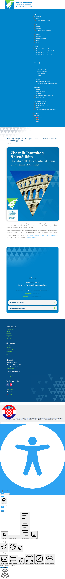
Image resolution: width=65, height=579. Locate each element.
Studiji (36, 46)
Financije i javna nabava (41, 38)
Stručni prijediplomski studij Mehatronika (45, 48)
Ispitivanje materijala (42, 69)
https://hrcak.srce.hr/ (31, 237)
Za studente (37, 87)
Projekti (38, 79)
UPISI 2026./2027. (40, 59)
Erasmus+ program (40, 103)
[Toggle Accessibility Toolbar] (0, 402)
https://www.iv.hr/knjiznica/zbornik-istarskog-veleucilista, (42, 235)
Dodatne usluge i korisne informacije (44, 95)
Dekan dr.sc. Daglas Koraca (43, 20)
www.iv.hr (25, 296)
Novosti (38, 24)
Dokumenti (38, 36)
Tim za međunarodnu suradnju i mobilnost (45, 109)
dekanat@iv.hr (10, 368)
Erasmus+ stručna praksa (41, 105)
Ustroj (37, 18)
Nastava (38, 89)
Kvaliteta (36, 113)
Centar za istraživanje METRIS (43, 65)
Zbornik (8, 333)
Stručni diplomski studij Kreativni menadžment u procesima (49, 55)
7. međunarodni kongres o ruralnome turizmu (46, 83)
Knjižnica (38, 28)
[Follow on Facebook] (7, 384)
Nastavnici (38, 26)
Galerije (38, 40)
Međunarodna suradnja (40, 101)
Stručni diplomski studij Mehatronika (44, 53)
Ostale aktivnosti (41, 73)
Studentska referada (40, 91)
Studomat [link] (9, 351)
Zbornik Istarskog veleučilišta (44, 30)
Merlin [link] (8, 353)
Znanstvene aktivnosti (42, 71)
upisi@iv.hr (28, 293)
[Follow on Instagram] (11, 384)
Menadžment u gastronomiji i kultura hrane (46, 50)
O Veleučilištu (10, 329)
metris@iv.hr (9, 377)
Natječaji (38, 34)
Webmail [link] (8, 355)
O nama (39, 67)
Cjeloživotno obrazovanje (42, 57)
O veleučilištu (37, 16)
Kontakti (38, 42)
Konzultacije (39, 93)
